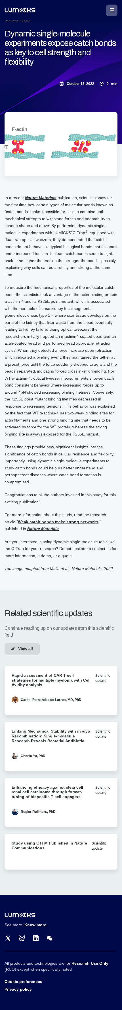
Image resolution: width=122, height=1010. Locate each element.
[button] (111, 10)
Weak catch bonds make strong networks (58, 522)
